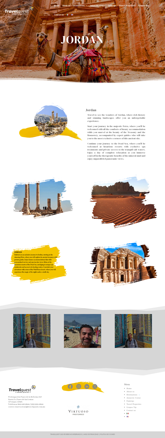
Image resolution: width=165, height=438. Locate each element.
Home (56, 5)
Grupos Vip (143, 5)
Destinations (79, 5)
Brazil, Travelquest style (82, 320)
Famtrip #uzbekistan (31, 326)
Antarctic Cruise (97, 5)
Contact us (59, 14)
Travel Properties (127, 5)
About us (66, 5)
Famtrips (112, 5)
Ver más (32, 332)
